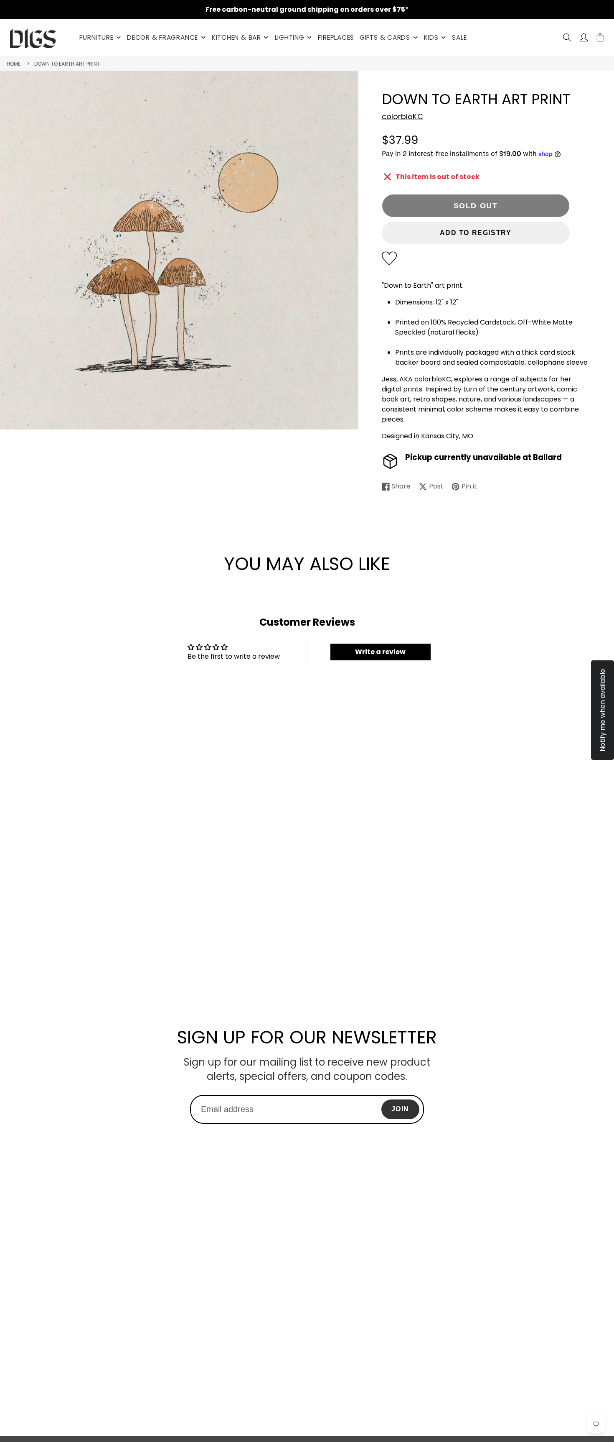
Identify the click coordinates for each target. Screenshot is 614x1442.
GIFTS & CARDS (385, 37)
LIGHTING (289, 37)
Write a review (380, 652)
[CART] (600, 37)
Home (13, 63)
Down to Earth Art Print (67, 63)
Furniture (96, 37)
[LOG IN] (584, 37)
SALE (459, 37)
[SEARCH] (567, 37)
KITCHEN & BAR (236, 37)
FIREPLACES (336, 37)
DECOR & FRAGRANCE (162, 37)
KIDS (431, 37)
